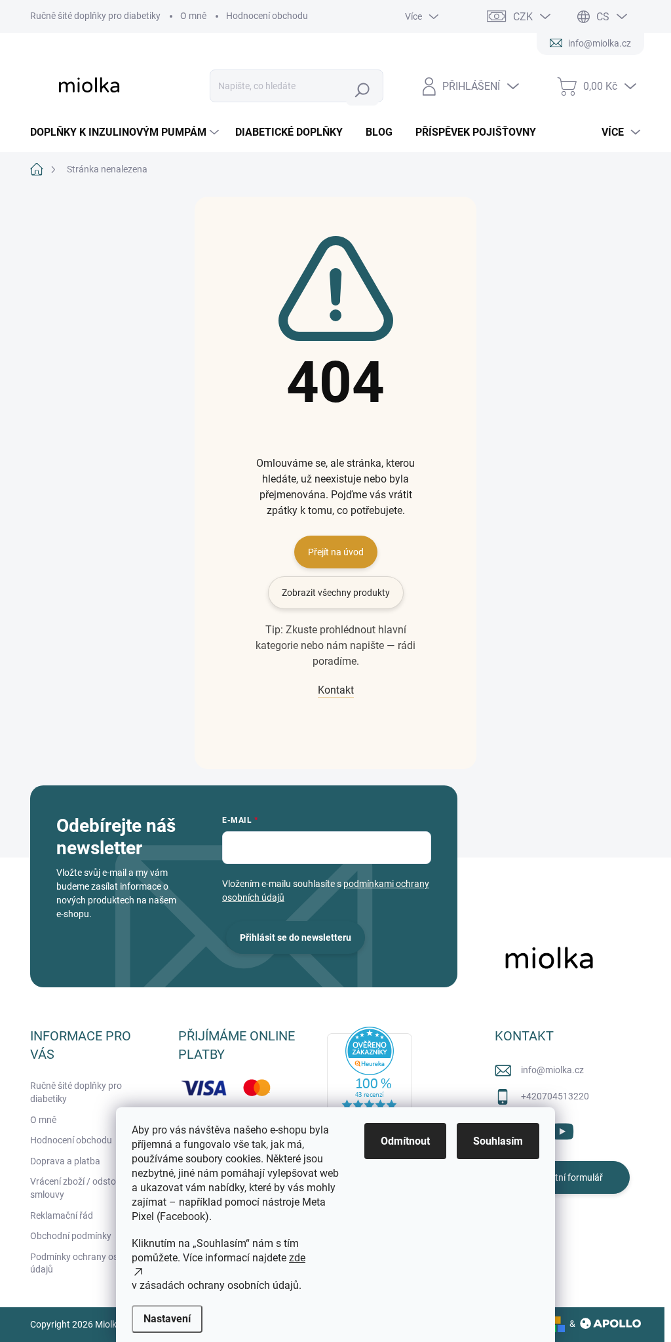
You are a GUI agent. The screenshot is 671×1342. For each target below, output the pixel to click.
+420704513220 (555, 1096)
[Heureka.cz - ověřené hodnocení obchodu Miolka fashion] (369, 1079)
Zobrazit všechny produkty (336, 592)
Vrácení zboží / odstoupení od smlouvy (90, 1188)
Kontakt (336, 690)
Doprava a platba (65, 1161)
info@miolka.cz (552, 1070)
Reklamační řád (61, 1215)
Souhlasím (498, 1141)
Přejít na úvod (336, 552)
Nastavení (167, 1318)
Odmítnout (405, 1141)
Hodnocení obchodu (267, 15)
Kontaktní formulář (564, 1177)
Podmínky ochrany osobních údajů (87, 1263)
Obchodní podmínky (70, 1236)
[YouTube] (562, 1129)
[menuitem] (126, 132)
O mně (193, 15)
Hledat (365, 90)
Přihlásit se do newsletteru (295, 937)
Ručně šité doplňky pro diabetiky (95, 15)
